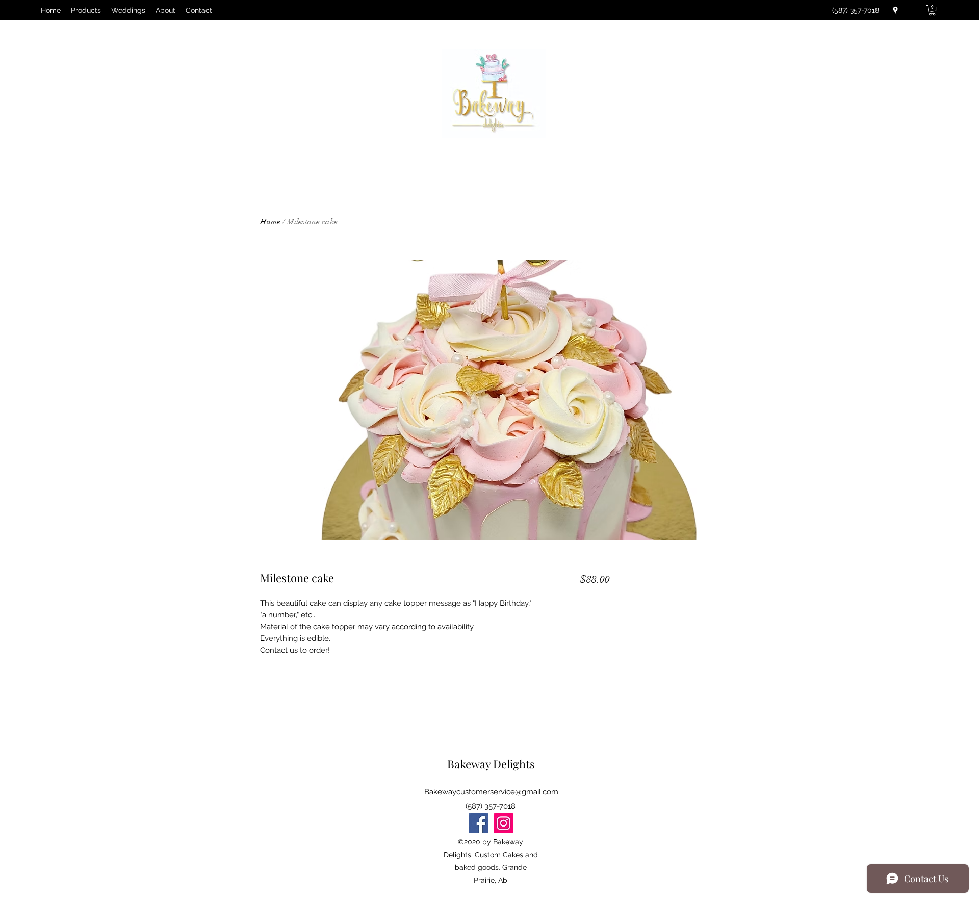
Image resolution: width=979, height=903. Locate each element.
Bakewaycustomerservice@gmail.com (491, 791)
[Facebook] (478, 823)
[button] (932, 10)
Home (270, 222)
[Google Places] (895, 10)
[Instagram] (503, 823)
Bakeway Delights (491, 763)
